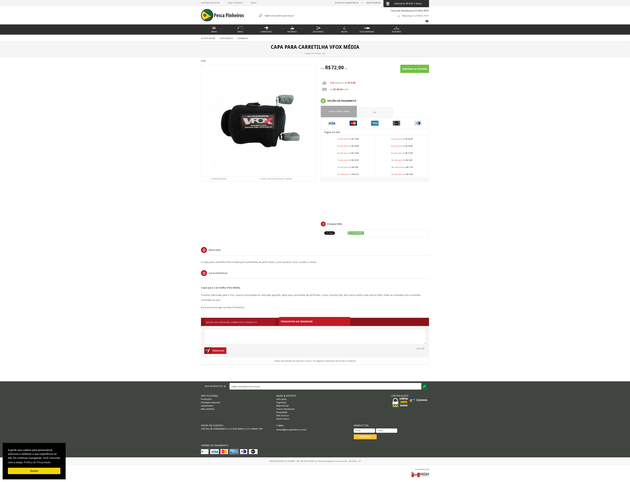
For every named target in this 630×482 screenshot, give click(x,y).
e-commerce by (422, 469)
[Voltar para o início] (224, 15)
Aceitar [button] (34, 471)
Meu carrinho (387, 3)
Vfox (203, 61)
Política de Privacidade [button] (37, 462)
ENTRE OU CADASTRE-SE (346, 3)
